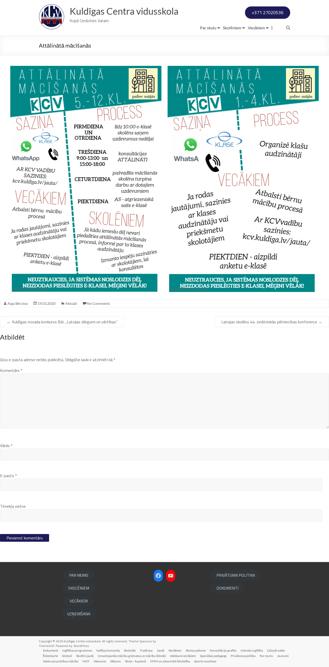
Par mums (266, 656)
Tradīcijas (146, 650)
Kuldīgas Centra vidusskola (124, 11)
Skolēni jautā (85, 656)
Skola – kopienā (135, 661)
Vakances (100, 661)
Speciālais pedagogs (213, 656)
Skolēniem (232, 27)
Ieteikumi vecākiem (183, 656)
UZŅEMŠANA (78, 614)
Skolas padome (196, 650)
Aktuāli (71, 303)
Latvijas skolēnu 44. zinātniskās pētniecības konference (271, 322)
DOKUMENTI (227, 588)
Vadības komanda (108, 650)
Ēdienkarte (50, 656)
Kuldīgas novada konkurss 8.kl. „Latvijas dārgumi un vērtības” (62, 322)
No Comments (98, 303)
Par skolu (208, 27)
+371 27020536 (268, 12)
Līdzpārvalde (276, 650)
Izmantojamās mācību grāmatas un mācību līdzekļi (132, 656)
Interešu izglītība (252, 650)
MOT (86, 661)
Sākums (115, 661)
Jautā (160, 650)
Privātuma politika (243, 656)
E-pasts (8, 476)
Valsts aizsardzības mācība (60, 661)
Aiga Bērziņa (17, 303)
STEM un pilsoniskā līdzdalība (170, 661)
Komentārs (11, 370)
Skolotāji (130, 650)
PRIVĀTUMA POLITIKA (235, 575)
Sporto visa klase (205, 661)
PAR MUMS (78, 575)
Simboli (67, 656)
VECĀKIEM (79, 601)
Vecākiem (256, 27)
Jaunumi (283, 656)
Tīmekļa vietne (13, 506)
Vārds (6, 445)
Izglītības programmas (77, 650)
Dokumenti (50, 650)
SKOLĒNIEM (78, 588)
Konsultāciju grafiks (223, 650)
